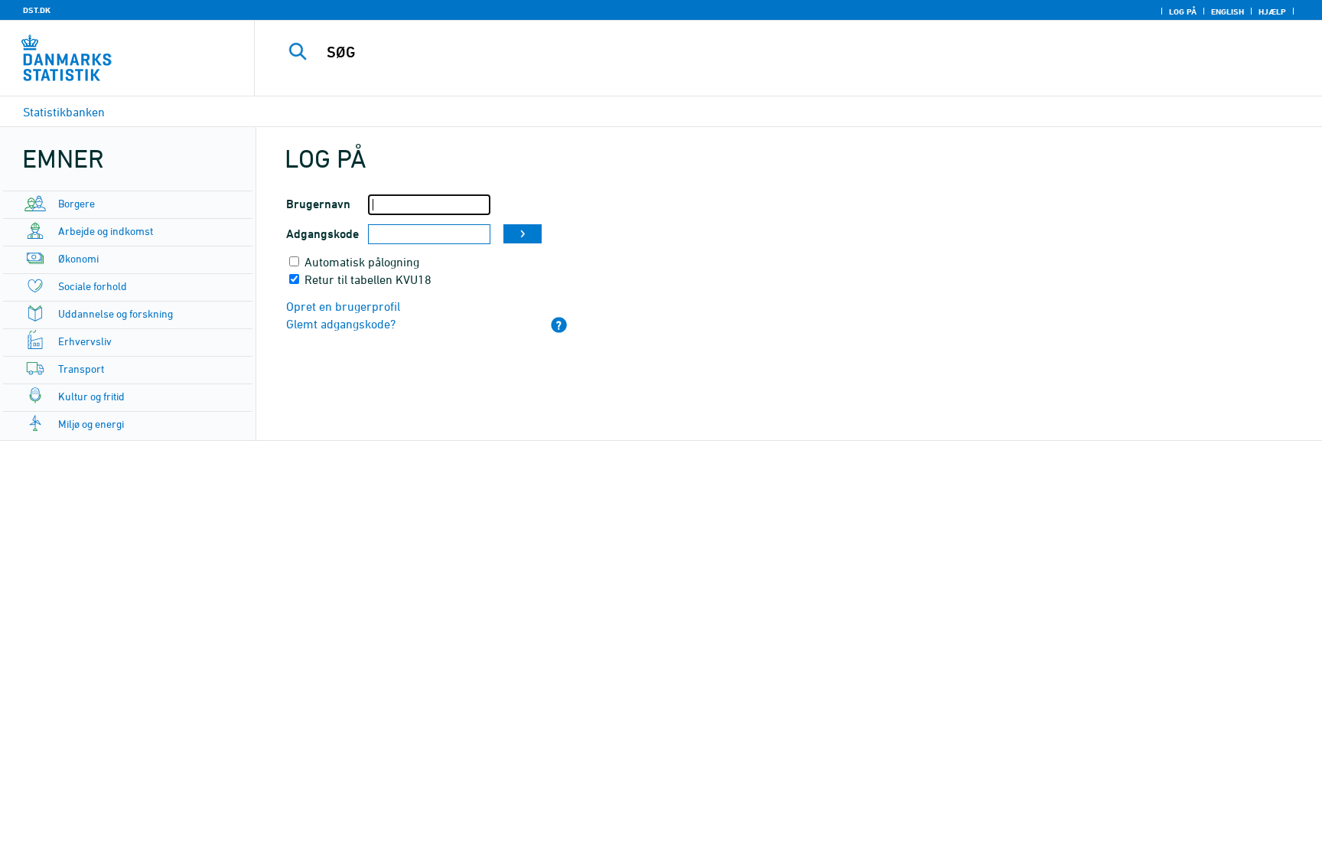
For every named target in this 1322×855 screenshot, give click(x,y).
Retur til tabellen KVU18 (367, 279)
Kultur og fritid (91, 396)
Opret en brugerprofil (343, 306)
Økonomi (78, 258)
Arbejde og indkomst (105, 230)
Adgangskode (322, 234)
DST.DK (36, 10)
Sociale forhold (92, 285)
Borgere (76, 203)
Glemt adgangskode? (341, 324)
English (1227, 11)
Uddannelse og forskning (115, 313)
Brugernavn (318, 204)
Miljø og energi (91, 423)
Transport (81, 368)
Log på (1183, 11)
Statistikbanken (64, 112)
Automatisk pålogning (361, 262)
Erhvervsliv (85, 341)
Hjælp (1272, 11)
